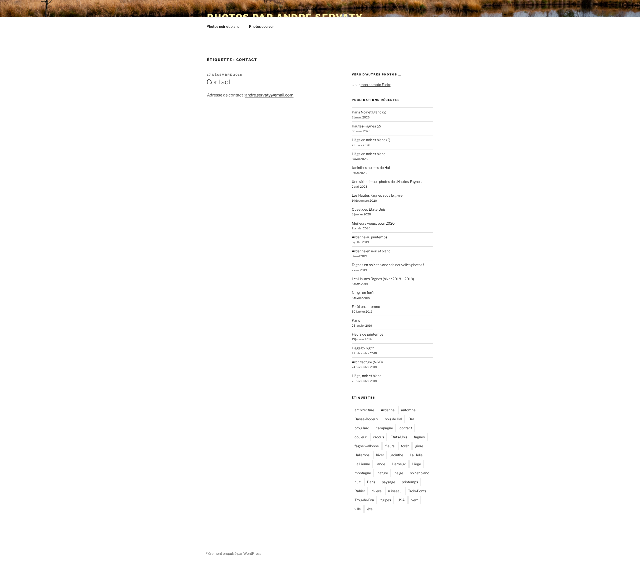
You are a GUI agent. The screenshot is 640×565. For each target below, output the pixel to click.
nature (383, 473)
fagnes (419, 437)
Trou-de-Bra (364, 500)
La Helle (416, 455)
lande (380, 464)
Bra (411, 419)
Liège (416, 464)
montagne (362, 473)
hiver (380, 455)
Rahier (359, 491)
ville (357, 509)
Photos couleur (261, 26)
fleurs (389, 446)
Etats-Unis (398, 437)
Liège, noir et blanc (367, 376)
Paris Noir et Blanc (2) (369, 112)
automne (408, 410)
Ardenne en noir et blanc (371, 251)
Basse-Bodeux (366, 419)
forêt (405, 446)
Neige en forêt (363, 292)
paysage (388, 482)
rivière (377, 491)
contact (406, 428)
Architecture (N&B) (367, 362)
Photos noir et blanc (223, 26)
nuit (357, 482)
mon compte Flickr (375, 84)
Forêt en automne (366, 306)
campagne (384, 428)
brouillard (361, 428)
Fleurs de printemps (367, 334)
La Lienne (362, 464)
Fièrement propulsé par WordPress (233, 553)
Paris (356, 320)
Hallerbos (362, 455)
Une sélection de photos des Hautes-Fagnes (387, 181)
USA (401, 500)
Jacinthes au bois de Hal (371, 167)
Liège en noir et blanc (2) (371, 140)
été (369, 509)
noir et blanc (419, 473)
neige (398, 473)
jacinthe (396, 455)
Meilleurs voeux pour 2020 (373, 223)
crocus (378, 437)
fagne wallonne (366, 446)
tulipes (385, 500)
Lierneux (399, 464)
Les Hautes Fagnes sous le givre (377, 195)
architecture (364, 410)
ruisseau (395, 491)
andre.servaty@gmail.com (269, 95)
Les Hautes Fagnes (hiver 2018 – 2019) (383, 279)
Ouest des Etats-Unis (369, 209)
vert (414, 500)
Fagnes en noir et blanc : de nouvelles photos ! (388, 265)
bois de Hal (393, 419)
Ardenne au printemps (369, 237)
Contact (218, 82)
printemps (410, 482)
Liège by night (363, 348)
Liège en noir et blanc (369, 154)
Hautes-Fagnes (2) (366, 126)
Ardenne (387, 410)
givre (419, 446)
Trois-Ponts (417, 491)
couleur (360, 437)
